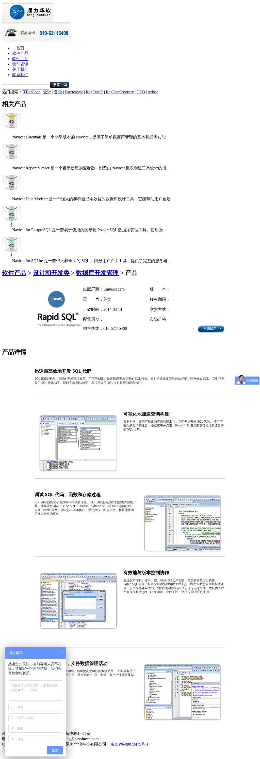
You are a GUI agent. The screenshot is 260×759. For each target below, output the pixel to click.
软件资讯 (20, 64)
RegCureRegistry (120, 92)
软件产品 (20, 53)
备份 (58, 92)
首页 (20, 48)
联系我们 (20, 75)
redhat (153, 92)
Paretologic (74, 92)
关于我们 (20, 69)
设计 (47, 92)
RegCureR (94, 92)
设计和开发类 (51, 272)
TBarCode (32, 92)
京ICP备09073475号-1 (129, 744)
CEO (141, 92)
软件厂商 (20, 59)
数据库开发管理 (97, 272)
